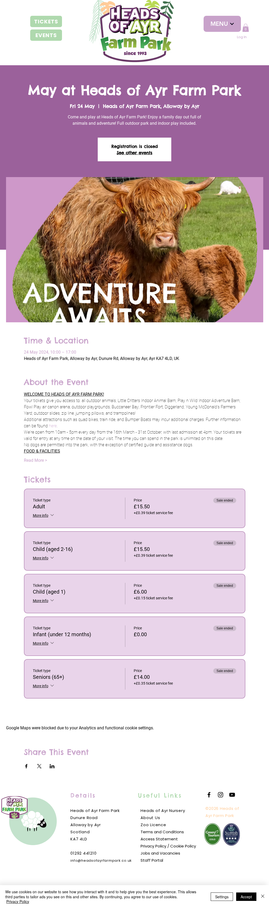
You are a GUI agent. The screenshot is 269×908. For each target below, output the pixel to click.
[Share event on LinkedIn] (52, 766)
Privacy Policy (17, 901)
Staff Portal (152, 860)
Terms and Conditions (162, 832)
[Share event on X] (39, 766)
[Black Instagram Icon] (220, 794)
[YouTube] (232, 794)
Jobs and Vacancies (160, 853)
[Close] (263, 896)
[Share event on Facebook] (26, 766)
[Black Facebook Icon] (209, 794)
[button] (245, 28)
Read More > (35, 460)
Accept (246, 896)
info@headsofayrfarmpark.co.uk (101, 860)
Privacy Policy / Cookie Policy (168, 846)
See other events (134, 152)
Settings (222, 896)
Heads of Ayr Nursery (163, 810)
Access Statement (159, 839)
